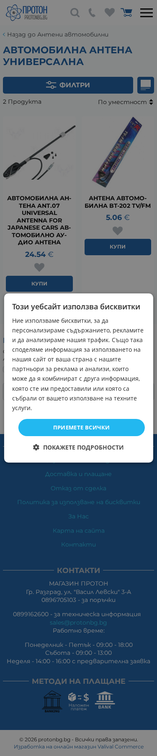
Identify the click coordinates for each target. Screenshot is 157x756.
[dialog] (78, 378)
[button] (78, 447)
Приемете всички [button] (81, 427)
